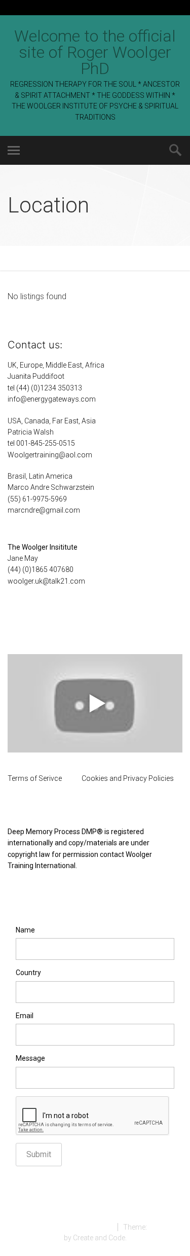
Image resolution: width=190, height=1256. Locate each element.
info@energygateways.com (52, 399)
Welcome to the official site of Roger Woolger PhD (95, 52)
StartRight (164, 1227)
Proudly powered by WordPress (61, 1227)
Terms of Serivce (35, 778)
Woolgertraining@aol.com (50, 455)
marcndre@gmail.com (44, 510)
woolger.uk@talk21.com (46, 581)
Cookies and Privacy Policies (128, 778)
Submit (38, 1154)
